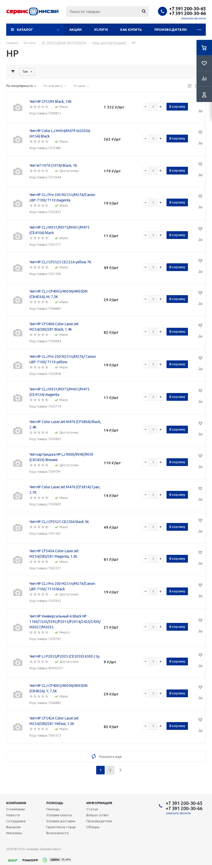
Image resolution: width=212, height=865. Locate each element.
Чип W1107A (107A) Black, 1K (53, 165)
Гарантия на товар (61, 827)
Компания (16, 803)
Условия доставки (60, 821)
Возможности (57, 833)
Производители (170, 29)
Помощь (54, 803)
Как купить (131, 29)
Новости (13, 815)
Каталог (25, 29)
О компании (15, 809)
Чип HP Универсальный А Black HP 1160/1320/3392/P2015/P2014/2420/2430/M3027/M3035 (65, 621)
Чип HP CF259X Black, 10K (50, 101)
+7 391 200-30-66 (187, 13)
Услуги (101, 29)
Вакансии (13, 827)
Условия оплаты (59, 815)
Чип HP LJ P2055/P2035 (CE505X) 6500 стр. (64, 656)
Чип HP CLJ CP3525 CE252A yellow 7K (60, 262)
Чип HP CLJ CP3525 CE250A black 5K (59, 522)
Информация (99, 803)
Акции (75, 29)
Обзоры (93, 827)
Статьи (92, 809)
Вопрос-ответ (97, 815)
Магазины (14, 833)
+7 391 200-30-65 (187, 8)
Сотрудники (16, 821)
